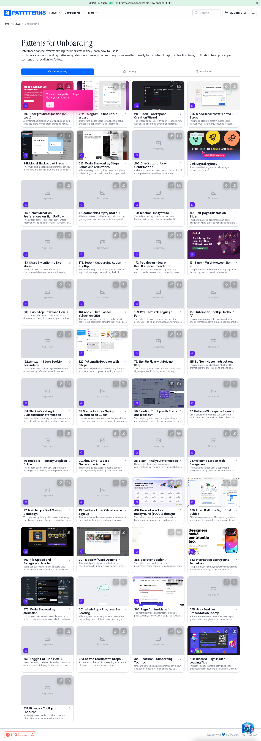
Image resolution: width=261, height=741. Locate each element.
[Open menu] (253, 12)
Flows (53, 12)
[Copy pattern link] (60, 86)
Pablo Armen (238, 735)
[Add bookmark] (68, 86)
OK (50, 104)
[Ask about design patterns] (248, 728)
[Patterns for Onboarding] (19, 43)
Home (6, 23)
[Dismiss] (257, 3)
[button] (54, 13)
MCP (111, 3)
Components (72, 12)
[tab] (57, 71)
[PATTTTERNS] (25, 12)
